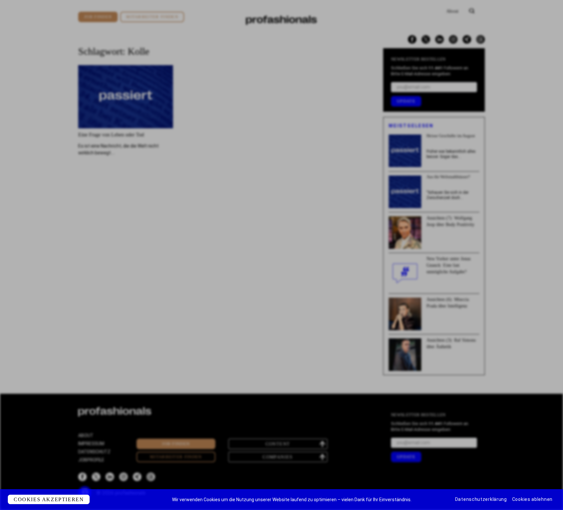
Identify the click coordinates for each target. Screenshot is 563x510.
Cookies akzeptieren (49, 499)
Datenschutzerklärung (481, 499)
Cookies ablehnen (532, 499)
